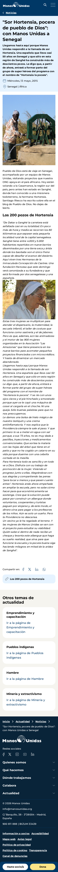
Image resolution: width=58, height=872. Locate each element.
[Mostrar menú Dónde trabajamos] (54, 778)
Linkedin (32, 754)
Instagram (17, 754)
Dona (42, 866)
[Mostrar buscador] (44, 4)
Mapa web (9, 839)
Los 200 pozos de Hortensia (27, 578)
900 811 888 (10, 823)
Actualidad (23, 721)
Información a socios (16, 833)
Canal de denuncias (15, 856)
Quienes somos (14, 762)
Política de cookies (15, 850)
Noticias (11, 12)
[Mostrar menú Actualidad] (54, 793)
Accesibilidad (40, 833)
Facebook (4, 754)
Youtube (25, 754)
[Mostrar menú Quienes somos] (54, 762)
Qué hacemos (13, 770)
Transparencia (38, 850)
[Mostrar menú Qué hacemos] (54, 770)
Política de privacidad (17, 844)
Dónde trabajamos (17, 778)
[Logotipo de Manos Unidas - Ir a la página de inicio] (16, 6)
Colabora (9, 785)
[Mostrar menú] (52, 5)
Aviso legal (25, 839)
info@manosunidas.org (17, 808)
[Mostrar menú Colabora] (54, 785)
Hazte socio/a (15, 866)
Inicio (6, 721)
